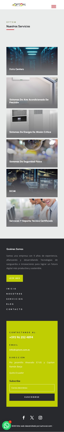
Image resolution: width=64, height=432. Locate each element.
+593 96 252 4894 (21, 337)
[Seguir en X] (32, 417)
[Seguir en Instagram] (40, 417)
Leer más (14, 278)
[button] (6, 425)
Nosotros (14, 294)
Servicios (14, 299)
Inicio (11, 289)
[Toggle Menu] (53, 6)
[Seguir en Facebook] (23, 417)
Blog (10, 304)
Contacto (14, 309)
